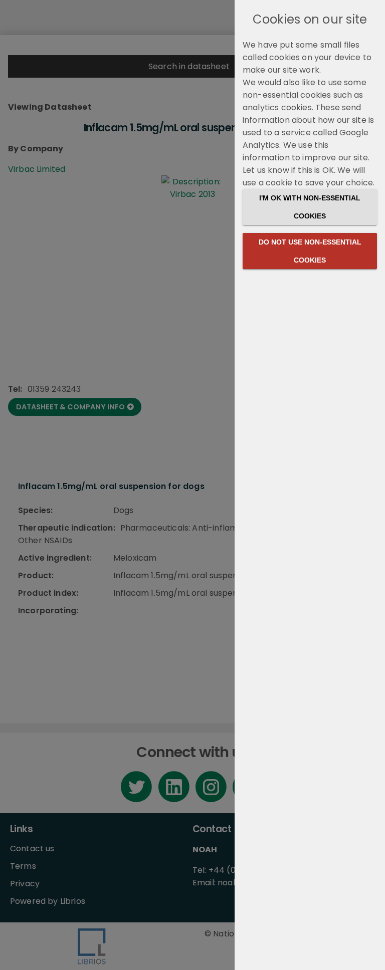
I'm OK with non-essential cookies (309, 207)
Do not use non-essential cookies (310, 251)
